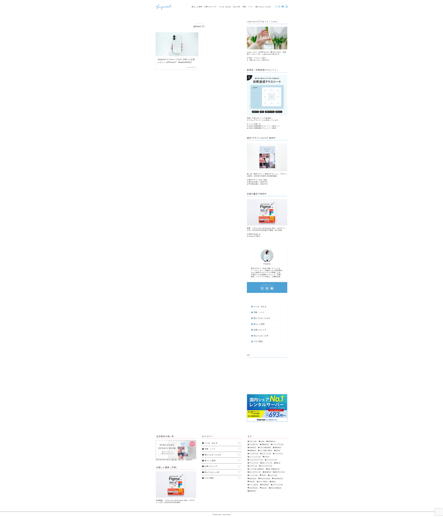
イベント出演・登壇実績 (256, 469)
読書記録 (265, 444)
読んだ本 (236, 7)
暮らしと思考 (197, 7)
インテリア (253, 475)
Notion (251, 481)
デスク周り (253, 444)
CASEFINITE (278, 478)
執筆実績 (252, 450)
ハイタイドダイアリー (256, 460)
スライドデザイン (266, 466)
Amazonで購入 (254, 236)
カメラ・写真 (263, 481)
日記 (278, 450)
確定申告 (252, 491)
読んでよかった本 (261, 336)
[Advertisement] (267, 376)
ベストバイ (278, 453)
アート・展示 (253, 484)
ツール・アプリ (278, 444)
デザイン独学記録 (265, 447)
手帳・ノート (247, 7)
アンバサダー (253, 453)
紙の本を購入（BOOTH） (258, 182)
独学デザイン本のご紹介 (258, 180)
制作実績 (271, 441)
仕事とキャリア (210, 7)
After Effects (253, 488)
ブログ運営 (258, 341)
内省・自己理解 (276, 488)
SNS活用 (265, 484)
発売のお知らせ (254, 234)
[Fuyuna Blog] (164, 10)
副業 (278, 463)
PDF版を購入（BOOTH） (258, 184)
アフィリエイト (271, 460)
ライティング (266, 453)
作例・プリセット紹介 (257, 58)
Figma (264, 488)
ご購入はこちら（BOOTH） (259, 60)
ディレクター (253, 463)
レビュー (273, 475)
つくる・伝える (225, 7)
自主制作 (252, 447)
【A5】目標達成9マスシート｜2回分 (262, 128)
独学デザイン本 (280, 472)
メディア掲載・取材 (266, 450)
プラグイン (253, 466)
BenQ (266, 456)
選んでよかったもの (263, 7)
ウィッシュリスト (254, 456)
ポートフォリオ (277, 484)
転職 (273, 481)
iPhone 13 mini (265, 478)
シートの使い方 (254, 124)
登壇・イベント (267, 463)
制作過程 (267, 472)
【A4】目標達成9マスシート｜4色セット (264, 126)
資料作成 (278, 447)
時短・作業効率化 (273, 469)
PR (264, 475)
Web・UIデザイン (254, 472)
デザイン (252, 441)
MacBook (252, 478)
